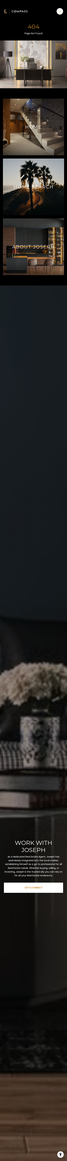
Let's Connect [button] (33, 887)
